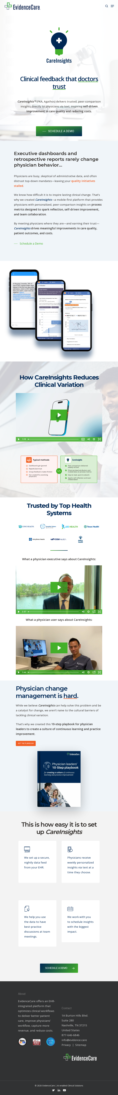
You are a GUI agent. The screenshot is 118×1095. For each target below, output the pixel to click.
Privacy (66, 1045)
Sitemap (80, 1045)
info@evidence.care (74, 1040)
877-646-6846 (70, 1035)
